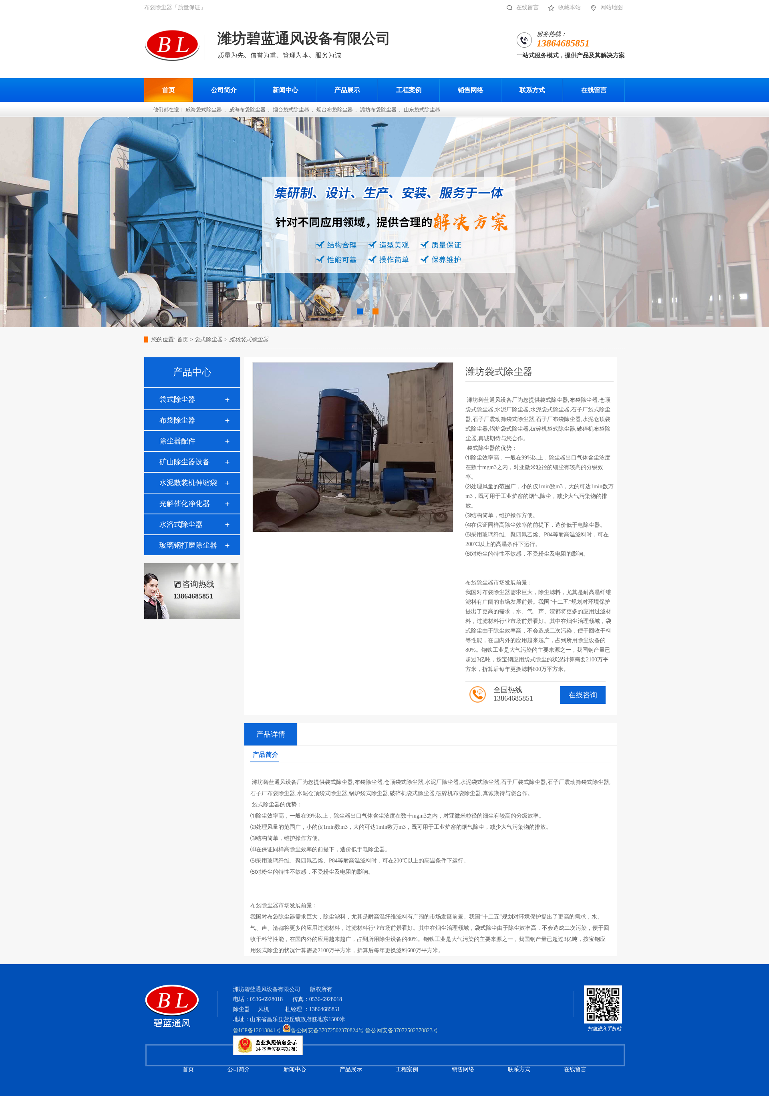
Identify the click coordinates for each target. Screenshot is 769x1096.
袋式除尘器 (177, 399)
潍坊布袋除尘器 (378, 110)
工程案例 (407, 1069)
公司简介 (238, 1069)
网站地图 (611, 7)
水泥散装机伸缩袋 (188, 483)
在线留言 (527, 7)
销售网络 (463, 1069)
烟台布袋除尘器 (334, 110)
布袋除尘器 (177, 420)
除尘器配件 (177, 441)
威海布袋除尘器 (247, 110)
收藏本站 (569, 7)
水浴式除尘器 (181, 524)
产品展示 (351, 1069)
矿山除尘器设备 (184, 462)
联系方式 (519, 1069)
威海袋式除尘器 (203, 110)
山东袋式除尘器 (422, 110)
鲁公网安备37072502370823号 (401, 1031)
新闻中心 (295, 1069)
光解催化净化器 (184, 504)
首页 (182, 339)
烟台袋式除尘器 (291, 110)
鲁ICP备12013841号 (257, 1031)
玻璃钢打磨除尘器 (188, 545)
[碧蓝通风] (172, 996)
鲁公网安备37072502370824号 (327, 1031)
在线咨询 (582, 695)
